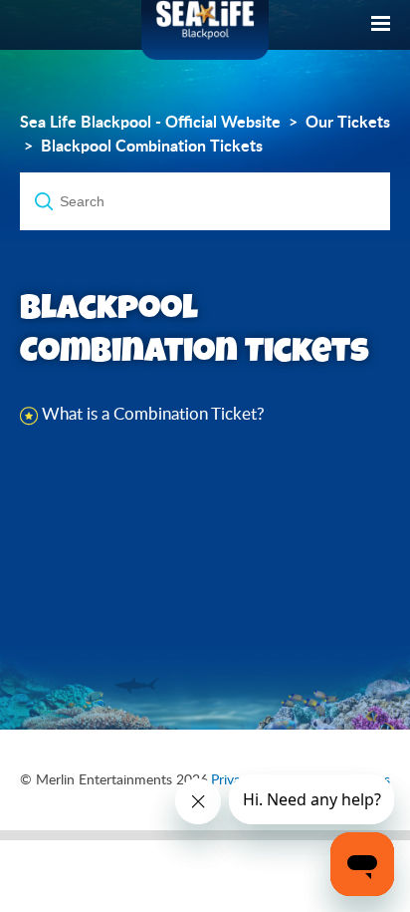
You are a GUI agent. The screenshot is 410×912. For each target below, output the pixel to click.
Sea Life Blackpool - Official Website (150, 122)
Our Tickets (348, 122)
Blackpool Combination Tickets (152, 145)
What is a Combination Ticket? (153, 413)
